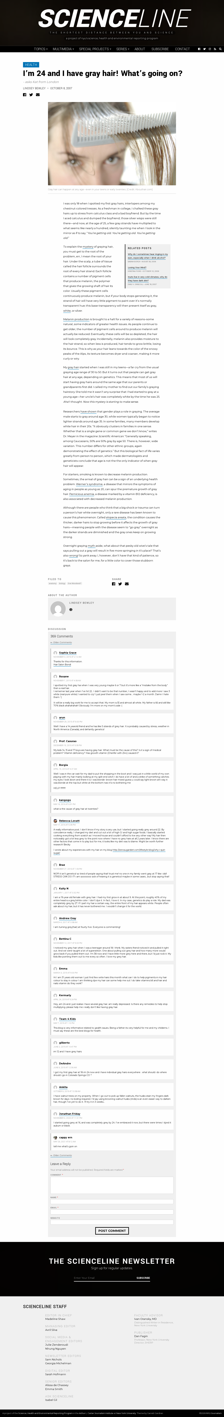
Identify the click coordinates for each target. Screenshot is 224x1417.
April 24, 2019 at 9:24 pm (65, 999)
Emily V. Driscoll (135, 284)
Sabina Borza (134, 261)
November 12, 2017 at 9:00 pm (67, 943)
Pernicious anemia (81, 494)
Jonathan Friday (69, 1113)
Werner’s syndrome (89, 484)
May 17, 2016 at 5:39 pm (64, 825)
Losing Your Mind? (137, 267)
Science (112, 19)
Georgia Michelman (58, 1363)
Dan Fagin (141, 1336)
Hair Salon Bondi (62, 664)
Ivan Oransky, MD (145, 1318)
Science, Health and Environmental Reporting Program (45, 1413)
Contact (182, 49)
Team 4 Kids (67, 1019)
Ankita (63, 1087)
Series (121, 49)
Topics (39, 49)
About (140, 49)
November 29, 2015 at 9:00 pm (67, 721)
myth (92, 545)
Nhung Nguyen (55, 1348)
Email (54, 1208)
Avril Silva (51, 1329)
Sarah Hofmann (55, 1374)
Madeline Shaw (55, 1318)
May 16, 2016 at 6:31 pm (64, 804)
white (67, 310)
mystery (88, 246)
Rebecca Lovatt (69, 820)
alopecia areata (116, 517)
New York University (126, 1413)
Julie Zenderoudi (56, 1344)
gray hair (73, 367)
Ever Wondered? (74, 583)
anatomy (52, 583)
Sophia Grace (67, 652)
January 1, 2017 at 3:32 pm (66, 892)
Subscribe (160, 49)
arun (62, 717)
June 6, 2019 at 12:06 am (65, 1067)
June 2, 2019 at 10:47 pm (65, 1046)
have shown (88, 411)
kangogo (65, 800)
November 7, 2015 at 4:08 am (67, 680)
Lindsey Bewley (34, 88)
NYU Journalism (214, 1413)
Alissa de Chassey (56, 1385)
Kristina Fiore (134, 271)
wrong (73, 555)
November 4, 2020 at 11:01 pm (67, 1118)
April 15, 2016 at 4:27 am (65, 769)
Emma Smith (54, 1389)
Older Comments (61, 642)
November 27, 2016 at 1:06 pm (67, 869)
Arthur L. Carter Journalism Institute (96, 1413)
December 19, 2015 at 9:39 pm (67, 745)
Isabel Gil (51, 1399)
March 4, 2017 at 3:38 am (65, 922)
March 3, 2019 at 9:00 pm (65, 972)
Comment (56, 1175)
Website (55, 1218)
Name (54, 1197)
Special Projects (94, 49)
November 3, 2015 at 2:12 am (67, 657)
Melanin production (76, 319)
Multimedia (62, 49)
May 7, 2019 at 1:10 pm (63, 1023)
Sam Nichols (53, 1359)
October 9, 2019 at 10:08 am (66, 1091)
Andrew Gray (67, 918)
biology (62, 583)
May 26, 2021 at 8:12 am (64, 1141)
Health (31, 64)
